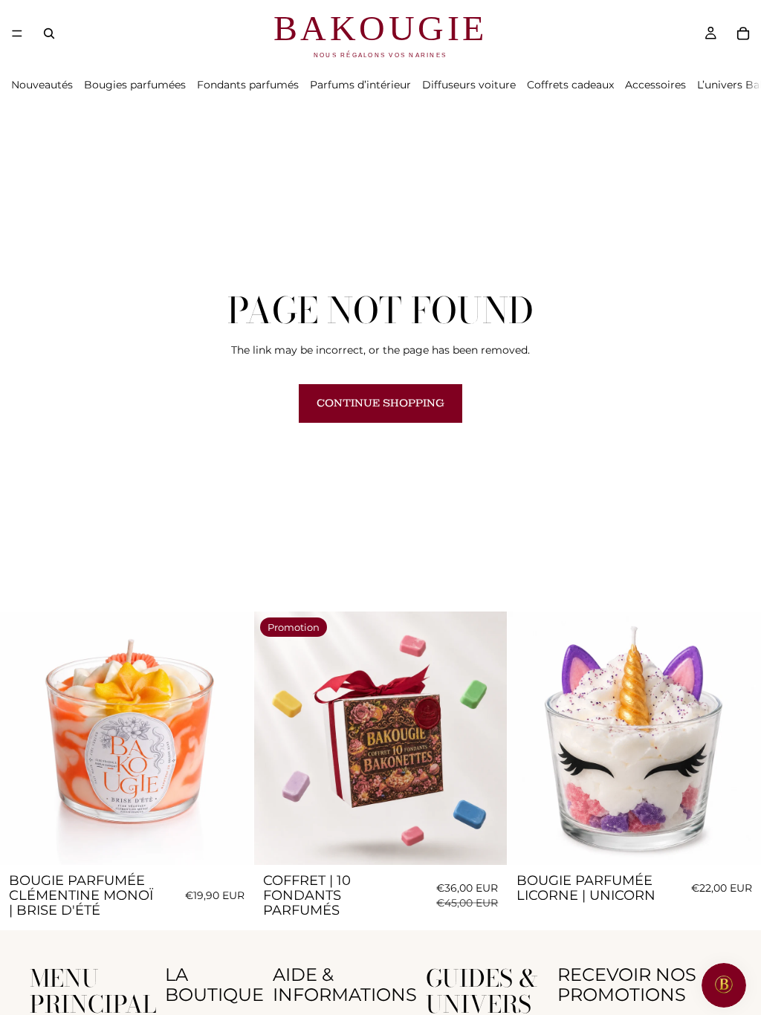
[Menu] (17, 33)
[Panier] (743, 33)
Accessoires (655, 84)
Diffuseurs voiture (469, 84)
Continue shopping (380, 402)
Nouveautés (42, 84)
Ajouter (243, 841)
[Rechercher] (49, 33)
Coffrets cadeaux (570, 84)
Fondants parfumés (248, 84)
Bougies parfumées (135, 84)
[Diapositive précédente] (22, 737)
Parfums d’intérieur (360, 84)
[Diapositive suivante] (231, 737)
